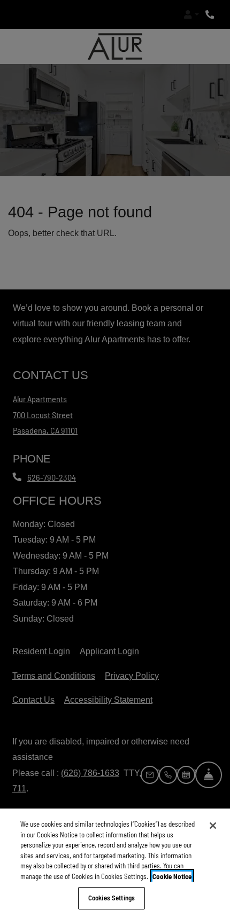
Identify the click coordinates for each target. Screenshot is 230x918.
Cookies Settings (111, 897)
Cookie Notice (171, 876)
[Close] (213, 825)
